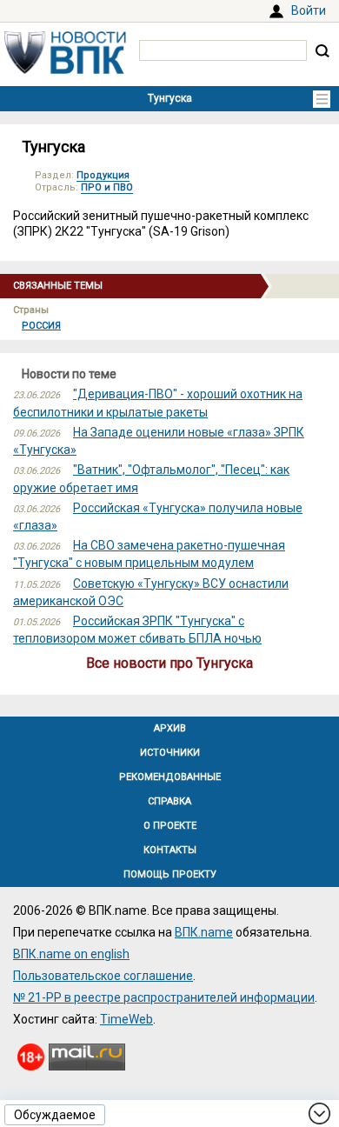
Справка (169, 801)
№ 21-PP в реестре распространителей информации (164, 997)
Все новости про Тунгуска (169, 663)
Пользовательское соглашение (103, 976)
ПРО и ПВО (107, 187)
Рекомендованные (170, 777)
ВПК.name (204, 932)
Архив (170, 728)
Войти (308, 10)
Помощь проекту (169, 874)
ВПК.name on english (71, 954)
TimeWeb (126, 1019)
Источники (170, 752)
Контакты (169, 850)
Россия (41, 325)
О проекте (169, 825)
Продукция (103, 175)
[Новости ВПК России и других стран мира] (65, 70)
